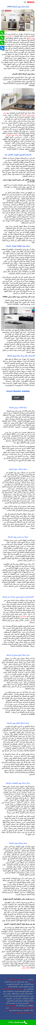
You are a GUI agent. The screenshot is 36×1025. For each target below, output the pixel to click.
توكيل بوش (26, 967)
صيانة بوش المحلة (12, 135)
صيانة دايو (23, 616)
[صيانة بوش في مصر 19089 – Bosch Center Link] (29, 2)
